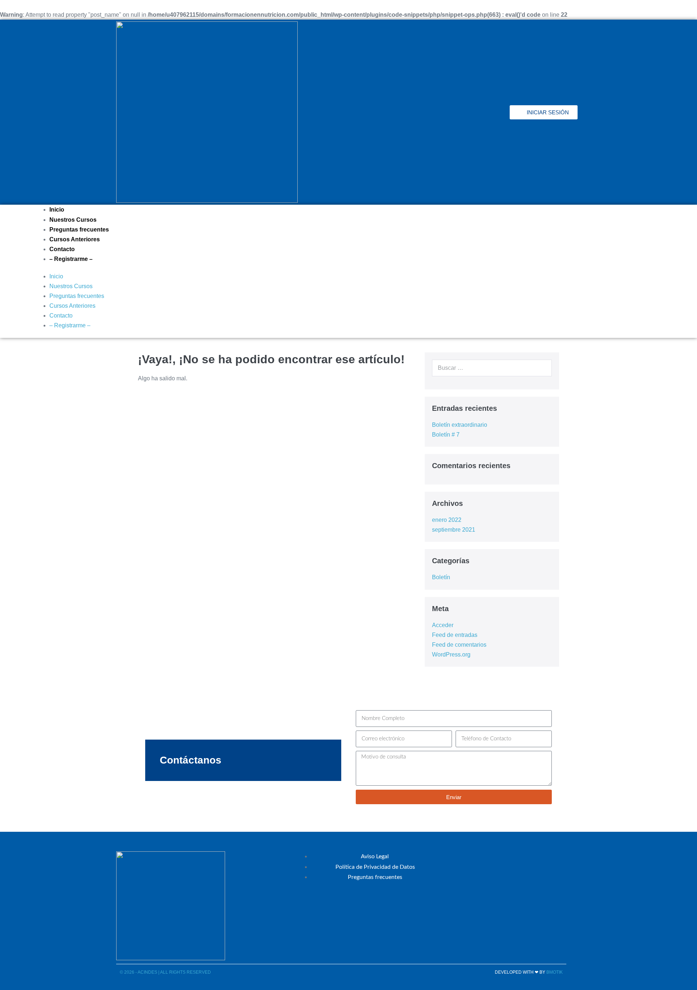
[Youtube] (497, 112)
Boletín (441, 577)
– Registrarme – (71, 259)
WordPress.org (451, 654)
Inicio (56, 209)
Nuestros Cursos (73, 220)
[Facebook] (437, 112)
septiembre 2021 (453, 530)
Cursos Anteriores (74, 239)
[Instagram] (477, 112)
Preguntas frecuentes (79, 229)
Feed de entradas (454, 635)
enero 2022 (446, 520)
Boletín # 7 (446, 434)
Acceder (442, 625)
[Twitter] (457, 112)
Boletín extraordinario (459, 425)
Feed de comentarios (459, 645)
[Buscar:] (492, 368)
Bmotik (554, 972)
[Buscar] (544, 368)
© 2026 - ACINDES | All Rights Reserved (165, 972)
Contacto (62, 249)
